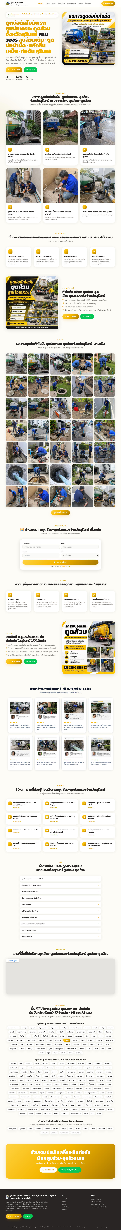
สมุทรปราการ (43, 1028)
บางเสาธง (37, 1097)
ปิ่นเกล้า (91, 1084)
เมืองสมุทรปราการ (90, 1093)
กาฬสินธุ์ (99, 1040)
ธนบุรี (30, 1068)
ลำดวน (93, 1128)
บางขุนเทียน (88, 1068)
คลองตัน (38, 1084)
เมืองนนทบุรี (69, 1088)
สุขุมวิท (24, 1084)
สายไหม (61, 1076)
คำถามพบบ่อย (71, 3)
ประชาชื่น (62, 1080)
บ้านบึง (66, 1109)
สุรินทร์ (67, 1040)
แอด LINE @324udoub (69, 1170)
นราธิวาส (78, 1053)
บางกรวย (79, 1088)
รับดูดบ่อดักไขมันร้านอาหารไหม (60, 885)
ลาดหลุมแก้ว (60, 1093)
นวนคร (44, 1080)
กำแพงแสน (98, 1097)
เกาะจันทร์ (47, 1113)
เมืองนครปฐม (87, 1097)
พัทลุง (55, 1053)
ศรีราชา (110, 1109)
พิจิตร (100, 1032)
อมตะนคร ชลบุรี (76, 1113)
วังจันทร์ (80, 1105)
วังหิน (109, 1084)
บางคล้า (60, 1101)
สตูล (48, 1053)
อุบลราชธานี (31, 1040)
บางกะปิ (53, 1063)
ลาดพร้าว (30, 1076)
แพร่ (101, 1036)
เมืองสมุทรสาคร (55, 1097)
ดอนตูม (10, 1101)
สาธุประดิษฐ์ (14, 1084)
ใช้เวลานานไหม (60, 904)
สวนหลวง (99, 1072)
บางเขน (45, 1063)
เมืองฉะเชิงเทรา (49, 1101)
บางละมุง (83, 1109)
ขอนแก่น (10, 1040)
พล (92, 1113)
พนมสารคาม (99, 1101)
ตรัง (103, 1048)
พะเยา (94, 1036)
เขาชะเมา (107, 1105)
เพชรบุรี (30, 1048)
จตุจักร (62, 1072)
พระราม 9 (82, 1080)
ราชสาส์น (110, 1101)
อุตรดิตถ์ (108, 1036)
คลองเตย (90, 1072)
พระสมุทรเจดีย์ (25, 1097)
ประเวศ (81, 1072)
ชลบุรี (84, 1044)
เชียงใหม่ (45, 1036)
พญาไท (23, 1068)
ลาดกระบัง (98, 1063)
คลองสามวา (100, 1076)
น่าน (87, 1036)
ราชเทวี (20, 1076)
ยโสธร (49, 1044)
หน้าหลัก (40, 3)
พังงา (96, 1048)
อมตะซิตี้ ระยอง (32, 1109)
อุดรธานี (41, 1040)
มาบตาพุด (21, 1109)
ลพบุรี (95, 1028)
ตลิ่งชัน (68, 1068)
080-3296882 (108, 3)
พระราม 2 (72, 1080)
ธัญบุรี (42, 1093)
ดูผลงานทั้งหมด (60, 513)
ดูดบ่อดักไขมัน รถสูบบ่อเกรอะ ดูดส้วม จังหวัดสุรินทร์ (28, 28)
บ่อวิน (86, 1113)
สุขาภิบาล (26, 1088)
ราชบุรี (22, 1048)
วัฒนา (38, 1076)
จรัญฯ (36, 1080)
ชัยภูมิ (82, 1040)
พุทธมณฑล (37, 1101)
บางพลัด (24, 1072)
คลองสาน (59, 1068)
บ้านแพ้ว (76, 1097)
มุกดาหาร (76, 1044)
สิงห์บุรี (102, 1028)
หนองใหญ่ (74, 1109)
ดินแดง (32, 1072)
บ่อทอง (38, 1113)
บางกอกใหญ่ (39, 1068)
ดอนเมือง (12, 1076)
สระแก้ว (51, 1032)
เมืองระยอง (55, 1105)
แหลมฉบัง (64, 1113)
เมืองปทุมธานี (22, 1093)
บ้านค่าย (88, 1105)
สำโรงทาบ (102, 1128)
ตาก (29, 1036)
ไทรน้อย (106, 1088)
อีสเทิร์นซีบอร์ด (45, 1109)
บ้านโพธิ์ (89, 1101)
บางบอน (28, 1080)
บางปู (45, 1097)
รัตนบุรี (64, 1128)
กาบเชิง (55, 1128)
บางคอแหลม (71, 1072)
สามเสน (57, 1084)
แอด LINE (30, 70)
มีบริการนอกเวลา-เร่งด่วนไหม (60, 898)
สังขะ (85, 1128)
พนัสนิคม (101, 1109)
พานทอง (92, 1109)
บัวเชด (110, 1128)
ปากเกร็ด (12, 1093)
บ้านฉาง (64, 1105)
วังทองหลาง (89, 1076)
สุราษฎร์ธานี (59, 1048)
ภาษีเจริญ (98, 1068)
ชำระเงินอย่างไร (60, 936)
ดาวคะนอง (48, 1084)
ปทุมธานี (32, 1028)
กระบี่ (89, 1048)
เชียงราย (54, 1036)
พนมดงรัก (45, 1133)
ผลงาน (54, 3)
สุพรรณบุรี (42, 1032)
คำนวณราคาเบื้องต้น (60, 562)
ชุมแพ (99, 1113)
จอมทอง (108, 1072)
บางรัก (37, 1063)
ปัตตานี (63, 1053)
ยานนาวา (107, 1063)
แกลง (72, 1105)
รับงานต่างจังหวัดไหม (60, 930)
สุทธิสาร (74, 1084)
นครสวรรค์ (91, 1032)
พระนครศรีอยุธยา (75, 1028)
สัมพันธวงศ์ (13, 1068)
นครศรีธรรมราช (71, 1048)
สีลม (31, 1084)
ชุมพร (109, 1048)
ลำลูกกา (70, 1093)
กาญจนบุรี (13, 1048)
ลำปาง (62, 1036)
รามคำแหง (100, 1084)
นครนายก (32, 1032)
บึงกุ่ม (39, 1072)
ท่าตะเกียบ (34, 1105)
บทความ (80, 3)
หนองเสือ (50, 1093)
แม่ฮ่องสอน (78, 1036)
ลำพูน (70, 1036)
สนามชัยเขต (14, 1105)
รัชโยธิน (65, 1084)
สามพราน (27, 1101)
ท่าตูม (30, 1128)
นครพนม (14, 1044)
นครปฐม (63, 1028)
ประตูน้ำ (82, 1084)
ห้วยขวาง (49, 1068)
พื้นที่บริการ (61, 3)
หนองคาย (30, 1044)
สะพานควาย (15, 1088)
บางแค (46, 1076)
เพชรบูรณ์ (13, 1036)
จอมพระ (38, 1128)
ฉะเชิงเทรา (70, 1032)
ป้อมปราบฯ (71, 1063)
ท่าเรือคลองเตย (57, 1088)
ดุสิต (20, 1063)
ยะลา (70, 1053)
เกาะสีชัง (23, 1113)
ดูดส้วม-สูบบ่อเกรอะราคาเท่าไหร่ (60, 879)
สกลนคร (90, 1040)
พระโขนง (81, 1063)
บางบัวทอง (97, 1088)
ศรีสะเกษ (58, 1040)
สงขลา (82, 1048)
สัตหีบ (31, 1113)
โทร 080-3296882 (65, 566)
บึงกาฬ (68, 1044)
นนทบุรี (24, 1028)
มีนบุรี (89, 1063)
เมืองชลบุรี (57, 1109)
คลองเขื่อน (44, 1105)
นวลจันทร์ (53, 1080)
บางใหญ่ (88, 1088)
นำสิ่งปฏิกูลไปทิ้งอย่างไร (60, 917)
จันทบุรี (100, 1044)
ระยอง (92, 1044)
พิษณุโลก (108, 1032)
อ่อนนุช (47, 1088)
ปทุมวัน (62, 1063)
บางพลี (110, 1093)
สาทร (46, 1072)
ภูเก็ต (50, 1048)
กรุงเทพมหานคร (13, 1028)
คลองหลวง (33, 1093)
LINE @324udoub (96, 1201)
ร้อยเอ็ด (75, 1040)
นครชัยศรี (108, 1097)
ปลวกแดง (97, 1105)
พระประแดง (13, 1097)
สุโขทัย (22, 1036)
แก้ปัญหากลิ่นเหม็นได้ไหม (60, 911)
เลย (22, 1044)
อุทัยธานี (36, 1036)
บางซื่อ (54, 1072)
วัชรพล (109, 1080)
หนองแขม (108, 1068)
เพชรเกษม (92, 1080)
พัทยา (56, 1113)
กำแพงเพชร (81, 1032)
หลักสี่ (53, 1076)
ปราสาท (47, 1128)
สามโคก (79, 1093)
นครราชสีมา (20, 1040)
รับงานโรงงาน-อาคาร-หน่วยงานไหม (60, 924)
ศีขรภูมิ (78, 1128)
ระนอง (41, 1053)
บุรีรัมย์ (50, 1040)
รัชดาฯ (101, 1080)
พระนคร (13, 1063)
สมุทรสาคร (54, 1028)
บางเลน (18, 1101)
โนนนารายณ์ (75, 1133)
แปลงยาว (25, 1105)
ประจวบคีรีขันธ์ (40, 1048)
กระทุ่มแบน (67, 1097)
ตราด (107, 1044)
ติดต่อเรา (88, 3)
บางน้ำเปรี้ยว (70, 1101)
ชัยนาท (110, 1028)
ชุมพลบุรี (22, 1128)
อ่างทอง (87, 1028)
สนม (70, 1128)
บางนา (110, 1076)
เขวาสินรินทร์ (64, 1133)
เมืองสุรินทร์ (12, 1128)
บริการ (48, 3)
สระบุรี (12, 1032)
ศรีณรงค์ (53, 1133)
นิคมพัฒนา (11, 1109)
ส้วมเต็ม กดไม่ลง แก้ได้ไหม (60, 892)
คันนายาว (70, 1076)
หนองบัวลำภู (40, 1044)
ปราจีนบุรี (60, 1032)
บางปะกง (80, 1101)
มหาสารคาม (109, 1040)
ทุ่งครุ (21, 1080)
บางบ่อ (102, 1093)
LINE (27, 1216)
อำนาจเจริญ (58, 1044)
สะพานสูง (79, 1076)
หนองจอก (28, 1063)
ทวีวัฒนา (13, 1080)
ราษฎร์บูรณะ (14, 1072)
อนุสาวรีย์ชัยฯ (37, 1088)
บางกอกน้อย (77, 1068)
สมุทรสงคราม (22, 1032)
